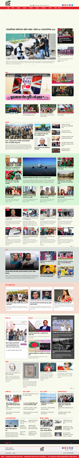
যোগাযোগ (67, 450)
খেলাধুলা (37, 8)
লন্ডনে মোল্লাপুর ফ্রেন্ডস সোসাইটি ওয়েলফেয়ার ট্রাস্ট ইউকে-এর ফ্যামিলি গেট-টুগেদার (40, 456)
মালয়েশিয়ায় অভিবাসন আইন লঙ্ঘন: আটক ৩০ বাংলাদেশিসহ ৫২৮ (13, 456)
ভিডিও (56, 8)
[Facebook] (63, 5)
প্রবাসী (50, 8)
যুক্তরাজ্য (18, 8)
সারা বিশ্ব (30, 8)
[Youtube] (65, 5)
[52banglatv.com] (8, 3)
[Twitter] (68, 5)
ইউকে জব (43, 8)
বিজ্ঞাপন (71, 450)
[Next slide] (54, 47)
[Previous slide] (7, 47)
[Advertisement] (39, 18)
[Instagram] (70, 5)
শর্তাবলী (13, 453)
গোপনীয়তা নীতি (8, 453)
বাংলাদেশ (24, 8)
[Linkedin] (72, 5)
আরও (71, 246)
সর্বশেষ (13, 8)
